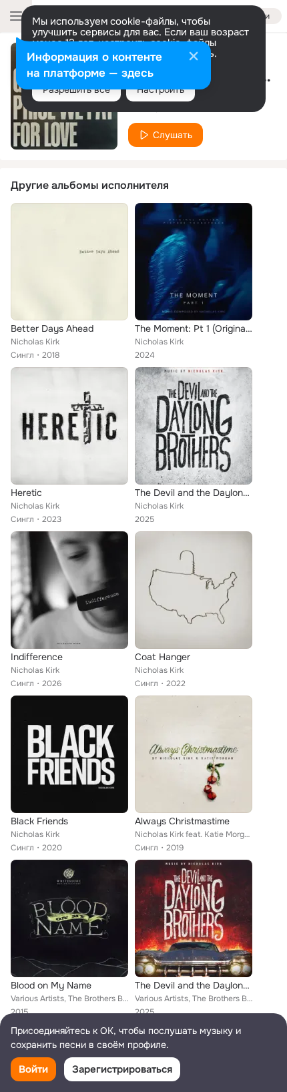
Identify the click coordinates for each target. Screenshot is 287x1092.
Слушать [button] (172, 135)
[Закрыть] (193, 57)
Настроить (160, 89)
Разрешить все (76, 89)
